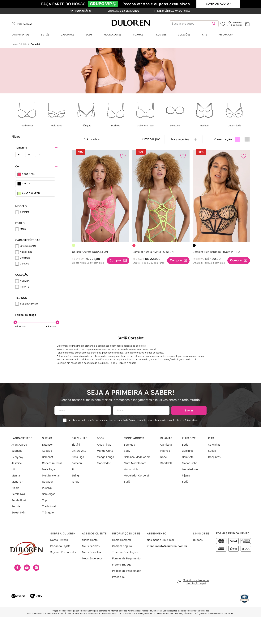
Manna (15, 475)
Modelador (103, 463)
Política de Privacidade (126, 570)
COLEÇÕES (184, 34)
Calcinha (187, 450)
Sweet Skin (18, 512)
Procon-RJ (119, 576)
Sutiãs (23, 44)
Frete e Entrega (121, 564)
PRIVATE (24, 286)
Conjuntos (214, 457)
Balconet (47, 457)
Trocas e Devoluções (125, 552)
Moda (23, 229)
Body (127, 450)
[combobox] (195, 23)
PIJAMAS (138, 34)
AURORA (24, 281)
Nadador (47, 481)
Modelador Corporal (136, 475)
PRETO (26, 183)
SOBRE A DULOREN (62, 533)
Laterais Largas (28, 246)
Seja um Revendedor (63, 552)
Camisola (166, 444)
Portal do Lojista (60, 546)
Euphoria (16, 450)
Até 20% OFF (226, 34)
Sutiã (127, 481)
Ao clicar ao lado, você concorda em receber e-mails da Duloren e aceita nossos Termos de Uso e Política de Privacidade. (133, 420)
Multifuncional (51, 475)
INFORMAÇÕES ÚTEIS (126, 533)
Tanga (75, 481)
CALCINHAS (67, 34)
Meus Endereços (92, 558)
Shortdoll (166, 463)
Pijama (186, 475)
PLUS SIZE (160, 34)
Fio (73, 469)
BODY (89, 34)
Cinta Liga (77, 457)
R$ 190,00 (21, 326)
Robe (163, 457)
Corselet (35, 44)
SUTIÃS (45, 34)
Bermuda (129, 444)
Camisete (188, 457)
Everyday (17, 457)
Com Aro (24, 263)
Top (44, 500)
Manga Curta (105, 450)
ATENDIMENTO (156, 533)
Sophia (15, 506)
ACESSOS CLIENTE (94, 533)
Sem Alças (48, 494)
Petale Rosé (18, 500)
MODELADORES (112, 34)
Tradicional (49, 506)
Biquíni (75, 444)
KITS (204, 34)
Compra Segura (122, 546)
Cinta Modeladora (135, 463)
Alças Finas (26, 252)
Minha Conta (90, 539)
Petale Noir (18, 494)
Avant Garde (19, 444)
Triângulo (48, 512)
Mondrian (17, 481)
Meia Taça (48, 469)
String (75, 475)
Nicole (15, 487)
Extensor (47, 444)
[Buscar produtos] (213, 24)
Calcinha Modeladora (137, 457)
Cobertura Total (52, 463)
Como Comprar (121, 539)
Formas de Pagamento (126, 558)
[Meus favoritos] (222, 24)
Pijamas (165, 450)
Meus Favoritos (91, 552)
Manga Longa (105, 457)
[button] (36, 147)
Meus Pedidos (91, 546)
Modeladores (190, 469)
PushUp (47, 487)
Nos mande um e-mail (160, 539)
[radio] (237, 139)
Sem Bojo (25, 257)
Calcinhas (214, 444)
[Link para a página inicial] (15, 44)
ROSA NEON (28, 174)
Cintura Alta (78, 450)
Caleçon (76, 463)
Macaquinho (131, 469)
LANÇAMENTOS (20, 34)
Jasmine (16, 463)
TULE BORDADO (29, 303)
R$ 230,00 (52, 326)
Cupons (198, 539)
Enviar (189, 410)
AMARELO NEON (31, 193)
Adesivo (47, 450)
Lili (13, 469)
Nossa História (59, 539)
